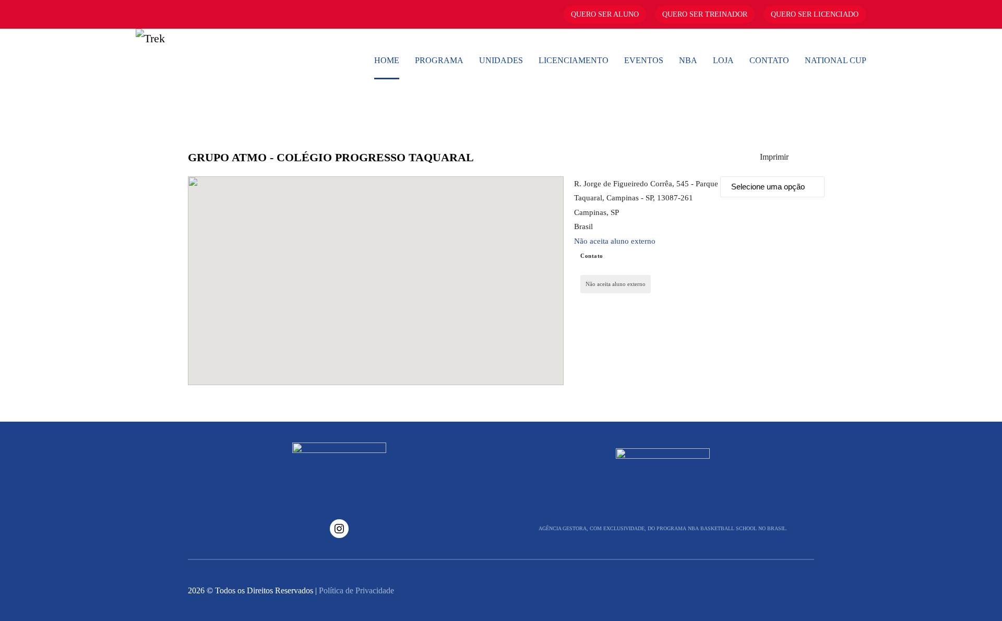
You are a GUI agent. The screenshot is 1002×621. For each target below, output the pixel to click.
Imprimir (774, 156)
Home (386, 60)
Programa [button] (439, 60)
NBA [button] (688, 60)
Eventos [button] (643, 60)
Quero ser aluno (605, 14)
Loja (723, 60)
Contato (769, 60)
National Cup (835, 60)
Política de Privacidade (356, 590)
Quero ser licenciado (814, 14)
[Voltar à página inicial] (214, 60)
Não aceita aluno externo (614, 241)
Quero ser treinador (704, 14)
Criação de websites (791, 590)
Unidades (501, 60)
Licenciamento (574, 60)
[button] (375, 274)
